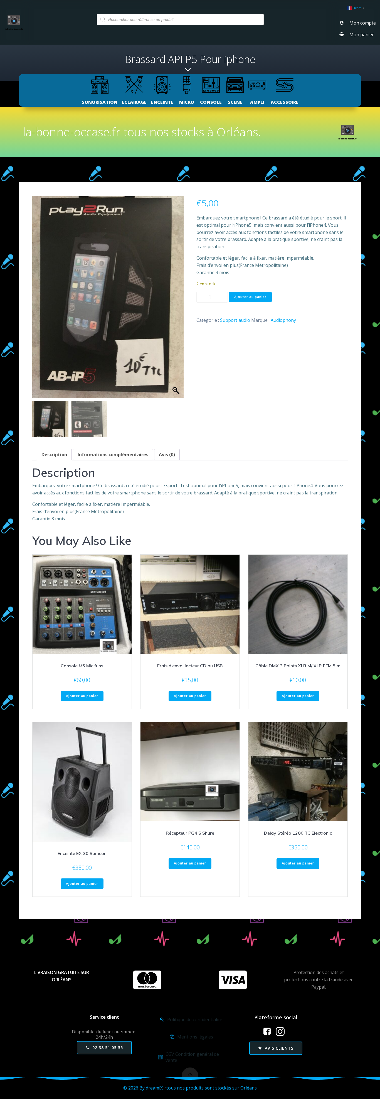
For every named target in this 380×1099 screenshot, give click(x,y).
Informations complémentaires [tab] (113, 454)
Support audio (235, 320)
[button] (176, 300)
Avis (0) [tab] (167, 454)
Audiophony (283, 320)
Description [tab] (54, 454)
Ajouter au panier (250, 296)
